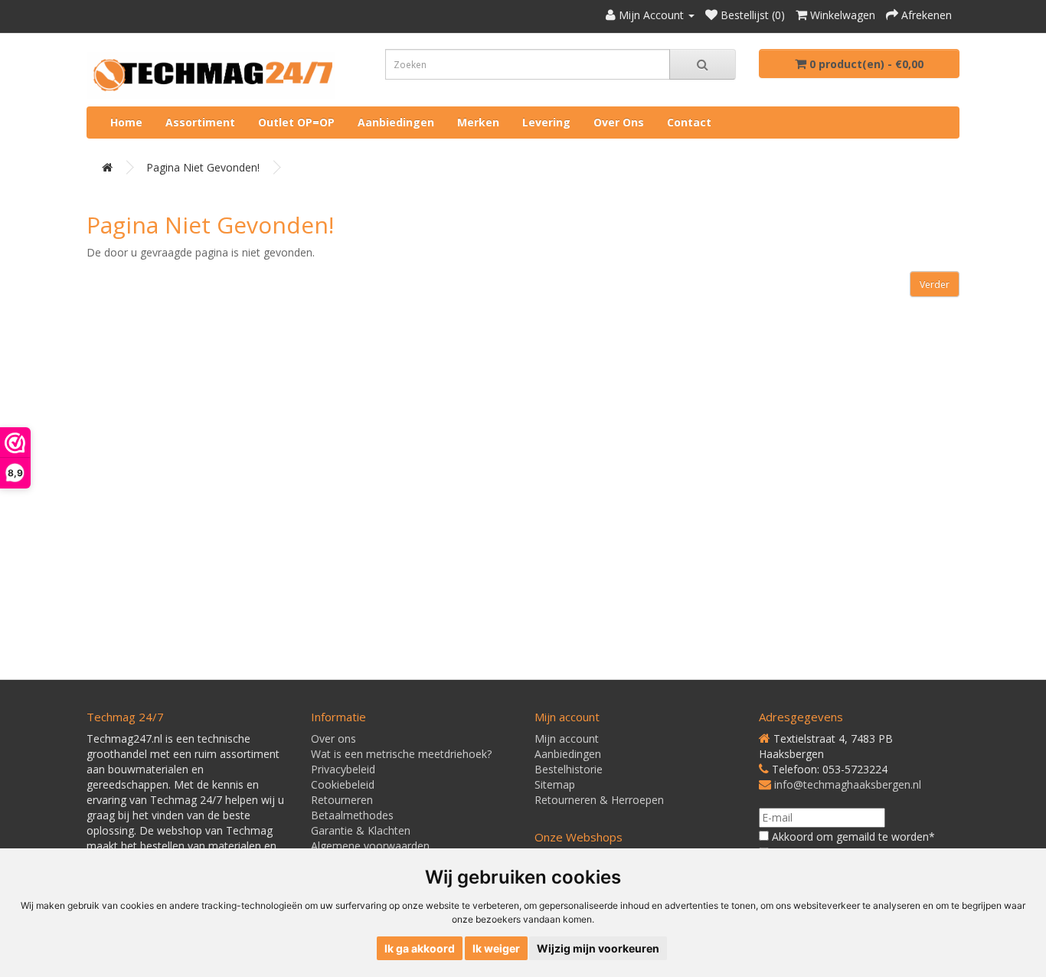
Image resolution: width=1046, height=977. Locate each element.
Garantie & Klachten (360, 830)
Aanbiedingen (396, 122)
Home (126, 122)
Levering (546, 122)
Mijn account (566, 738)
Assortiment (200, 122)
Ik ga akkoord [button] (419, 948)
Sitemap (554, 784)
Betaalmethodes (352, 815)
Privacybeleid (343, 769)
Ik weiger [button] (496, 948)
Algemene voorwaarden (370, 845)
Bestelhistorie (568, 769)
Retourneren (342, 799)
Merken (478, 122)
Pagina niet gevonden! (203, 167)
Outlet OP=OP (296, 122)
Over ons (618, 122)
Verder (935, 284)
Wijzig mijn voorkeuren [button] (598, 948)
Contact (689, 122)
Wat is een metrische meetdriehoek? (401, 754)
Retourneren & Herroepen (599, 799)
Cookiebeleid (342, 784)
